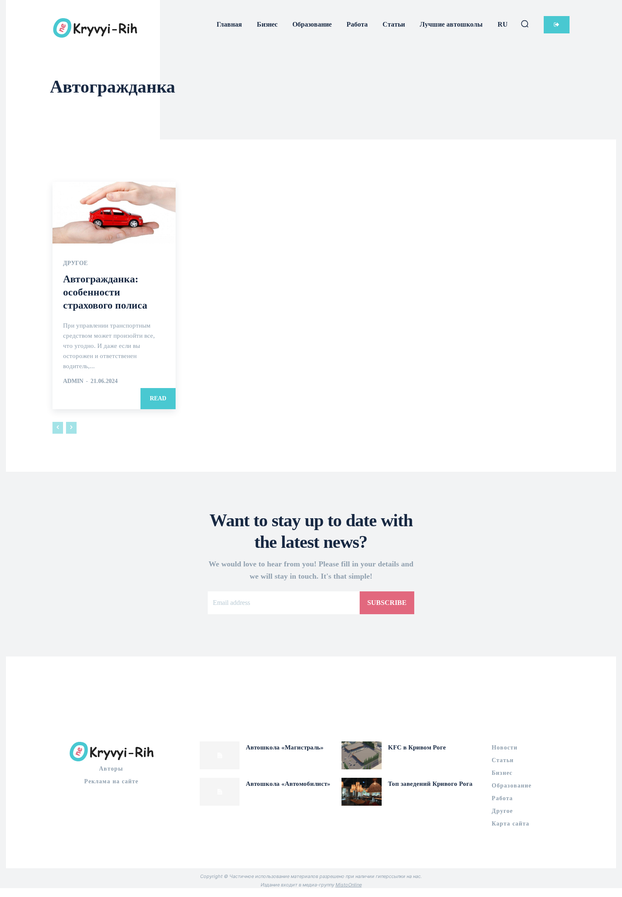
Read (158, 398)
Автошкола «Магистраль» (285, 747)
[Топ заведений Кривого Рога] (361, 792)
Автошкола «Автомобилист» (288, 783)
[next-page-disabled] (71, 428)
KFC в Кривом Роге (417, 747)
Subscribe (387, 602)
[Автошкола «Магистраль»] (220, 755)
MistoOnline (349, 885)
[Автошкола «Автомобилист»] (220, 792)
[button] (524, 23)
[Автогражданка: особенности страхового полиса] (114, 212)
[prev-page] (57, 428)
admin (73, 381)
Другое (75, 263)
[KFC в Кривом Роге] (361, 755)
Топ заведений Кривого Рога (430, 783)
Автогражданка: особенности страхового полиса (105, 292)
